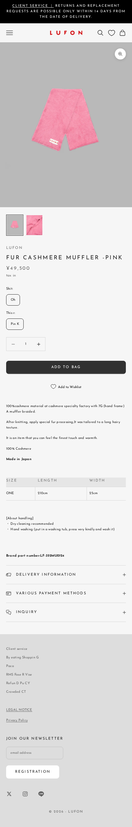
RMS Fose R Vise (19, 674)
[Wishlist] (111, 33)
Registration (32, 772)
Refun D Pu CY (18, 683)
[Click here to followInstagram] (25, 794)
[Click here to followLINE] (41, 794)
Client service (16, 649)
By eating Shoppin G (22, 657)
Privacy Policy (17, 720)
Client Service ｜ (33, 6)
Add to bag (66, 367)
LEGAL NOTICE (19, 710)
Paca (10, 666)
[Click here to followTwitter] (9, 794)
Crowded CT (16, 692)
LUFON (14, 248)
